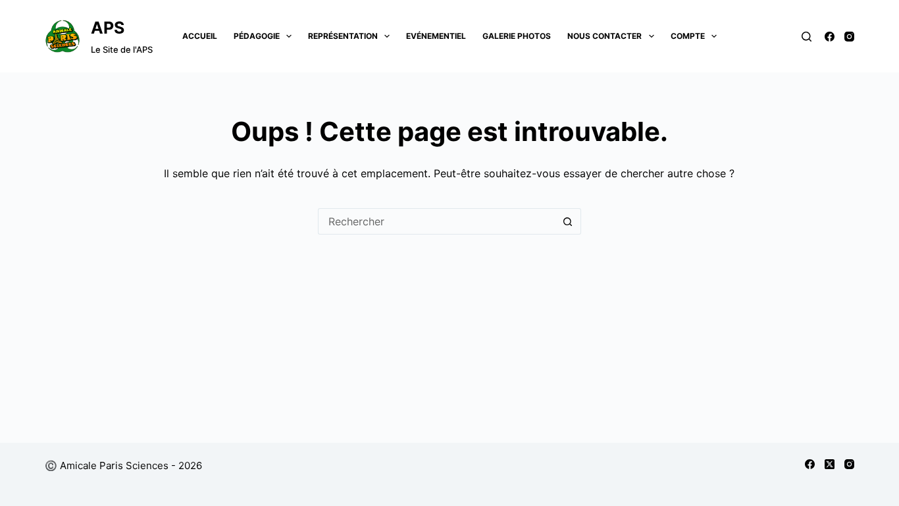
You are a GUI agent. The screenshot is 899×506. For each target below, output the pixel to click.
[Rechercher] (806, 37)
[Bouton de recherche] (568, 221)
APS (107, 28)
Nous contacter (604, 36)
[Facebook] (830, 37)
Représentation (343, 36)
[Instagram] (849, 37)
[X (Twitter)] (830, 464)
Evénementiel (436, 36)
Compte (688, 36)
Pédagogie (257, 36)
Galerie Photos (516, 36)
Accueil (199, 36)
